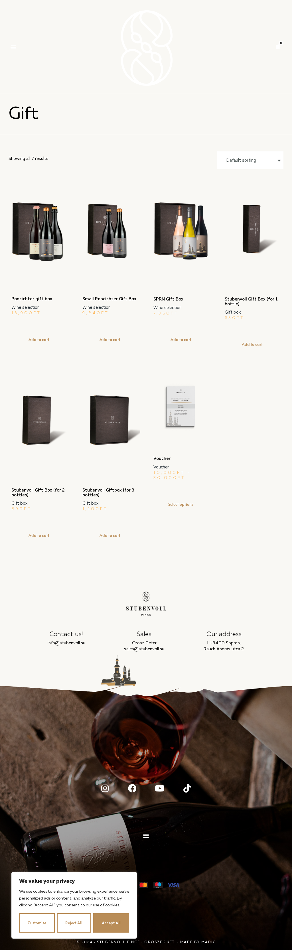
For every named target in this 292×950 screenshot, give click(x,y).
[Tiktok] (187, 788)
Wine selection (25, 307)
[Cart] (277, 46)
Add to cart (39, 339)
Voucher (161, 467)
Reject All (73, 922)
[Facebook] (132, 788)
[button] (13, 47)
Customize (37, 922)
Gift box (233, 312)
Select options (181, 504)
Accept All (111, 922)
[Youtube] (159, 788)
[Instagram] (105, 788)
